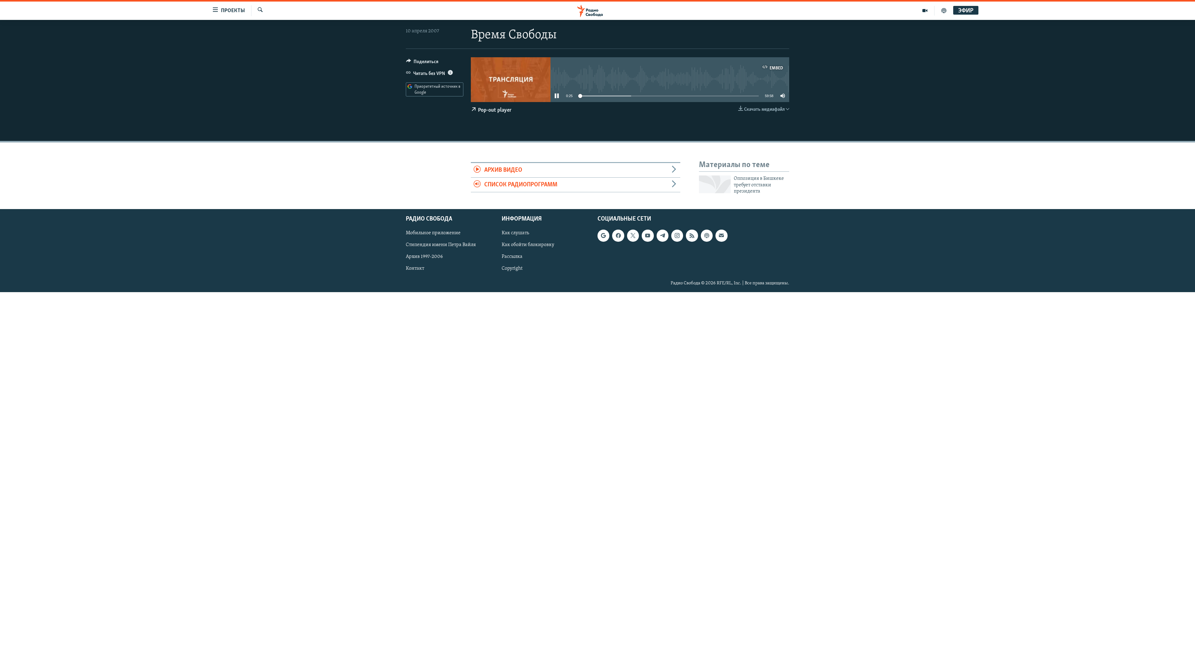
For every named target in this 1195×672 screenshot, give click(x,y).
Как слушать (515, 233)
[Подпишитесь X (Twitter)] (633, 235)
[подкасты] (944, 10)
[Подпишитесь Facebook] (618, 235)
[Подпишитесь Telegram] (662, 235)
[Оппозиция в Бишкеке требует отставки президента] (715, 184)
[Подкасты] (707, 235)
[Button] (422, 63)
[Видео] (925, 10)
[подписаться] (721, 235)
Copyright (512, 268)
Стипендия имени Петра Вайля (441, 244)
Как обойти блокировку (528, 244)
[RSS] (692, 235)
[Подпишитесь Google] (603, 235)
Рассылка (512, 256)
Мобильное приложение (433, 233)
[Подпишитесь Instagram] (677, 235)
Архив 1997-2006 (424, 256)
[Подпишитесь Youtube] (648, 235)
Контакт (415, 268)
